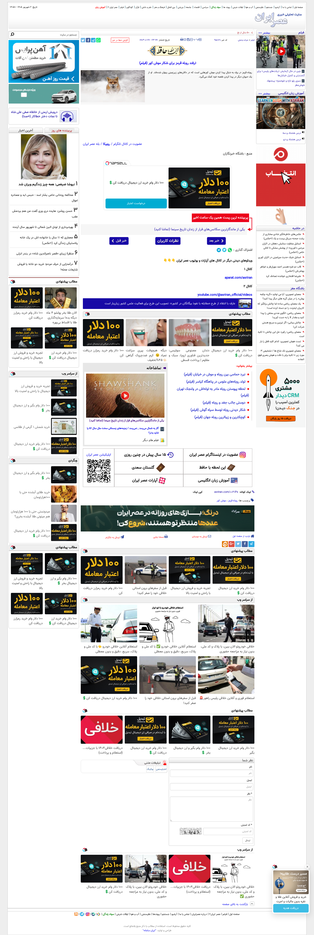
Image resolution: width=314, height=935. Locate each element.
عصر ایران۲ (214, 914)
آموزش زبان (100, 7)
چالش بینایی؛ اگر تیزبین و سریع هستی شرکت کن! (283, 325)
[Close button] (307, 867)
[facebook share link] (88, 40)
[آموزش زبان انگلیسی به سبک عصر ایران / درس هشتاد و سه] (280, 112)
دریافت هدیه (291, 908)
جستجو (269, 7)
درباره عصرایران (199, 914)
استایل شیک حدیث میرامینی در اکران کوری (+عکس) (281, 259)
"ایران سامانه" (149, 930)
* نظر (249, 794)
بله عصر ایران (91, 144)
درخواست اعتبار (136, 203)
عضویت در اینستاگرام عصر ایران (213, 455)
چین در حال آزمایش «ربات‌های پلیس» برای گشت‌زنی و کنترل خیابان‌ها (281, 74)
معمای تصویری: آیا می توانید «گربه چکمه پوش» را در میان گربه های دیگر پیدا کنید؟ (282, 296)
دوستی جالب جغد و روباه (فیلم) (224, 402)
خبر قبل (121, 240)
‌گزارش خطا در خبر (120, 40)
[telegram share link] (93, 40)
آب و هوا (249, 7)
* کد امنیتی (246, 825)
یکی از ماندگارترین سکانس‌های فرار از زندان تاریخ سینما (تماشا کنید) (126, 421)
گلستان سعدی (143, 468)
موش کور (221, 501)
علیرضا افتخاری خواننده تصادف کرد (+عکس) (285, 278)
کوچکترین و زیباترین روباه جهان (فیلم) (219, 417)
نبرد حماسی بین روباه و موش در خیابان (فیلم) (214, 374)
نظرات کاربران (167, 241)
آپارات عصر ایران (145, 481)
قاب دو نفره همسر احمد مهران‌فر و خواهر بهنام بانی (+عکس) (282, 269)
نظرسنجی (259, 7)
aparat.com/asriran (238, 277)
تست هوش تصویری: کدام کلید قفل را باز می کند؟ (282, 344)
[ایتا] (225, 544)
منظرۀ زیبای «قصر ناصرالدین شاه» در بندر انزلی (45, 254)
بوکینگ (150, 769)
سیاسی (205, 7)
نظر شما (247, 760)
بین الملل (171, 7)
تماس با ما (287, 7)
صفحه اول (298, 7)
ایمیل (249, 780)
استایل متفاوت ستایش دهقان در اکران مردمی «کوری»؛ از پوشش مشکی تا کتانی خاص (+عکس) (283, 248)
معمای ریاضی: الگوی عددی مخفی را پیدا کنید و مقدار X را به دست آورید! (282, 315)
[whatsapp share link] (98, 40)
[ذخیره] (188, 40)
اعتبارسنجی (161, 769)
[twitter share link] (83, 40)
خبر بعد (214, 240)
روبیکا (106, 144)
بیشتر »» (264, 32)
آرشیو (277, 7)
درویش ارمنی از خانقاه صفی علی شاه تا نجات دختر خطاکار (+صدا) (34, 114)
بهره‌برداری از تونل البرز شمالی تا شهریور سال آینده (43, 227)
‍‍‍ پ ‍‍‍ (196, 39)
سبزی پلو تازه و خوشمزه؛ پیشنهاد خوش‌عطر (286, 83)
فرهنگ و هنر (159, 7)
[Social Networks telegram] (219, 250)
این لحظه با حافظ (212, 468)
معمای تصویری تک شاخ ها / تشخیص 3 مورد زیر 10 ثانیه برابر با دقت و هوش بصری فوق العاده (281, 355)
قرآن (137, 7)
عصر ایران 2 (112, 7)
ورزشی (180, 7)
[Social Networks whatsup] (230, 250)
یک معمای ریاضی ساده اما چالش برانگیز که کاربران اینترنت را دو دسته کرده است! (281, 306)
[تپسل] (107, 163)
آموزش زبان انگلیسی (214, 481)
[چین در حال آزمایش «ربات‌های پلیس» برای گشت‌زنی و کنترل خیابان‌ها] (280, 51)
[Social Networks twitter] (224, 250)
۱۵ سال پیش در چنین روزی (145, 455)
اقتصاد (197, 7)
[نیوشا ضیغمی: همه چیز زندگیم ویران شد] (44, 157)
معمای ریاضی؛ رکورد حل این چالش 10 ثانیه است (281, 334)
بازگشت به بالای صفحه (235, 904)
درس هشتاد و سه (292, 133)
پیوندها (156, 914)
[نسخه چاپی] (181, 39)
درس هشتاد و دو (292, 140)
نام (250, 767)
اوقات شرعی (238, 7)
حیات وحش (243, 40)
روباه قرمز (233, 501)
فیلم (122, 7)
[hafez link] (168, 51)
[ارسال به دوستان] (184, 39)
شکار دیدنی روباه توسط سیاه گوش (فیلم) (218, 410)
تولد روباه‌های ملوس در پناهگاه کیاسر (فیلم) (215, 381)
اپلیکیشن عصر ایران (98, 454)
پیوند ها (226, 7)
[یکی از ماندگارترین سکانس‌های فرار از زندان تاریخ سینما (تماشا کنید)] (125, 396)
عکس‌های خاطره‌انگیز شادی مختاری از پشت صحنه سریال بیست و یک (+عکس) (283, 236)
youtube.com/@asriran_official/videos (225, 294)
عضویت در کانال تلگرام (127, 144)
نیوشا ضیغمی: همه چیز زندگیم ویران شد (47, 184)
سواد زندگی (216, 7)
